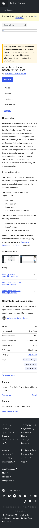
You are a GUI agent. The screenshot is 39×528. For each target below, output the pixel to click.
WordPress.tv (8, 462)
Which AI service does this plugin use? (10, 275)
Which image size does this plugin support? (11, 292)
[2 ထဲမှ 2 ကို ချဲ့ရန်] (34, 258)
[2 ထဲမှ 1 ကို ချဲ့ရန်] (16, 258)
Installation (8, 99)
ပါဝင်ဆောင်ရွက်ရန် (28, 450)
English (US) (32, 355)
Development (9, 105)
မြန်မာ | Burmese (14, 490)
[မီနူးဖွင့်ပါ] (35, 3)
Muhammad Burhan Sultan (15, 73)
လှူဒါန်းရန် (26, 458)
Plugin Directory (8, 10)
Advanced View (8, 375)
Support (7, 110)
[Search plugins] (25, 25)
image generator (30, 364)
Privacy (17, 245)
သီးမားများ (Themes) (27, 429)
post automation (31, 369)
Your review (6, 395)
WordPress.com (9, 469)
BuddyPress (8, 481)
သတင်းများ (5, 429)
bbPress (6, 477)
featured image (31, 360)
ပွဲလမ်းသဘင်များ (27, 454)
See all (34, 395)
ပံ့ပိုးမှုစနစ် (7, 454)
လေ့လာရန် (5, 450)
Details (7, 88)
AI (23, 360)
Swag (24, 462)
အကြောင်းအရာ (6, 425)
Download (7, 79)
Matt (5, 473)
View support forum (10, 411)
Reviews (7, 94)
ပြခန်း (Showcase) (28, 425)
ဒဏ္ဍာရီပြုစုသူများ (9, 458)
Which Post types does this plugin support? (11, 283)
